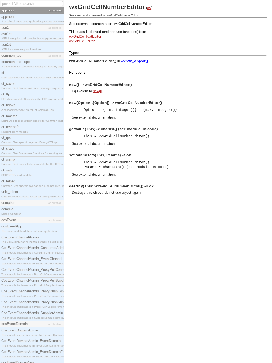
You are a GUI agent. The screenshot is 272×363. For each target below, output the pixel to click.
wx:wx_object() (134, 61)
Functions (77, 72)
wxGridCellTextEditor (85, 37)
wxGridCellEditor (82, 41)
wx (149, 8)
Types (74, 52)
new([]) (98, 91)
